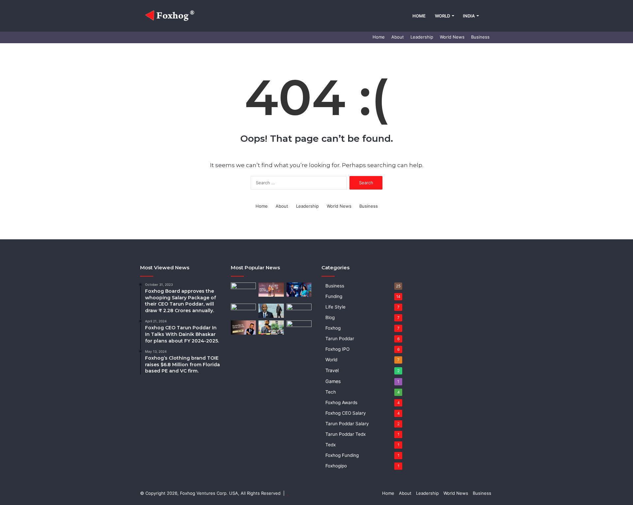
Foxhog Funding (342, 455)
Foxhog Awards (341, 402)
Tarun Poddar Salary (347, 423)
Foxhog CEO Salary (345, 413)
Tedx (330, 444)
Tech (330, 392)
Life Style (335, 307)
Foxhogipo (336, 465)
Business (480, 37)
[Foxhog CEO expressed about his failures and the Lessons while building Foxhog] (243, 327)
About (397, 37)
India (469, 15)
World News (452, 37)
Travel (332, 370)
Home (419, 15)
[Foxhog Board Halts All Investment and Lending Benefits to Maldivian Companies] (271, 311)
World (442, 15)
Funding (333, 296)
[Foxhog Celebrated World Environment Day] (299, 327)
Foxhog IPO (337, 349)
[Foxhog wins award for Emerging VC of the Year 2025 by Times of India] (271, 289)
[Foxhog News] (170, 16)
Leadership (421, 37)
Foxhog (333, 328)
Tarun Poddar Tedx (345, 434)
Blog (330, 317)
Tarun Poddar (339, 338)
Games (333, 381)
